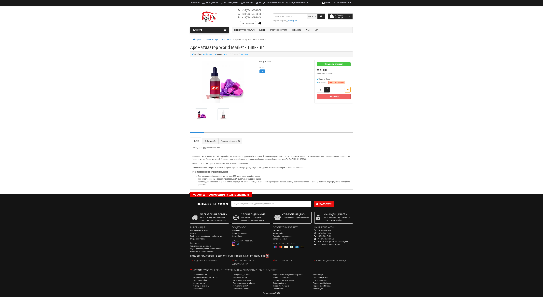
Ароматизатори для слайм (200, 246)
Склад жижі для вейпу (241, 275)
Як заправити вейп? (240, 289)
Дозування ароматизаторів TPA (205, 277)
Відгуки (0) (211, 141)
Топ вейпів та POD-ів (281, 286)
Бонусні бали (237, 236)
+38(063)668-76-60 (251, 13)
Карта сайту (194, 243)
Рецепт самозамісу (320, 280)
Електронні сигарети (278, 30)
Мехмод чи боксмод (201, 286)
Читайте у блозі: (203, 270)
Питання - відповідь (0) (230, 141)
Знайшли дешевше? (334, 64)
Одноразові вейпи (200, 280)
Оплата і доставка (211, 3)
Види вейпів (198, 289)
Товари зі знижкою (239, 233)
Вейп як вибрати (279, 283)
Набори (262, 30)
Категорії (197, 30)
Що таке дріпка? (199, 283)
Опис (197, 141)
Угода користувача (197, 239)
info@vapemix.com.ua (326, 239)
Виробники (236, 230)
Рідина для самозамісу (281, 277)
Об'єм (261, 67)
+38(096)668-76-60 (251, 17)
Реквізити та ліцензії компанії (202, 251)
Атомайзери (296, 30)
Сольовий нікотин (200, 275)
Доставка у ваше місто (199, 230)
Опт (259, 3)
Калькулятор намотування (298, 3)
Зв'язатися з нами (280, 239)
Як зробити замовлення (282, 236)
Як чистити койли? (240, 286)
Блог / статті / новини (230, 3)
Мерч (317, 30)
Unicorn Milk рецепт (320, 277)
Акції (308, 30)
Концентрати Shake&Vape (244, 30)
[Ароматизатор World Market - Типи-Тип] (223, 82)
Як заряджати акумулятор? (243, 280)
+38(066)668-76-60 (251, 10)
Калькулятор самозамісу (274, 3)
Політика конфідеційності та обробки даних (207, 236)
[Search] (321, 16)
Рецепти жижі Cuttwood (322, 283)
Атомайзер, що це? (240, 277)
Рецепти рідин (248, 3)
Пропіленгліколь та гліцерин (244, 283)
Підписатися (325, 204)
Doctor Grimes (278, 289)
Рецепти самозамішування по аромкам (288, 275)
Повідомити (333, 96)
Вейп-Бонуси (318, 289)
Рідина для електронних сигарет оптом (205, 249)
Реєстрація (277, 230)
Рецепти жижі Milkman (321, 286)
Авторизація (278, 233)
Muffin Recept (318, 275)
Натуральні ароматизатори (283, 280)
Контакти (196, 3)
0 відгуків (244, 54)
